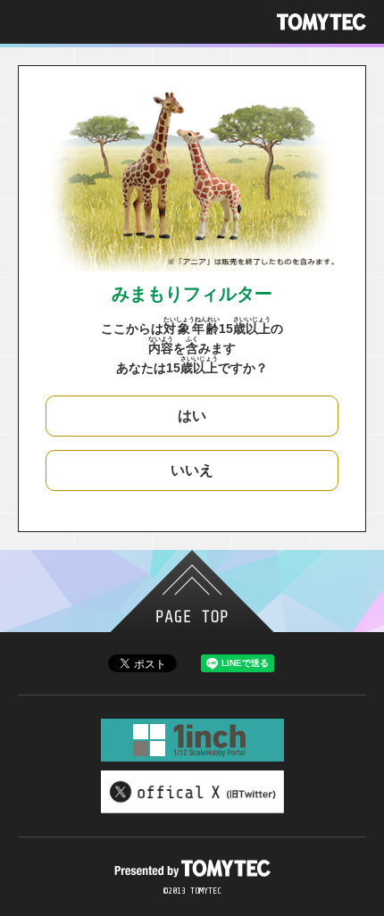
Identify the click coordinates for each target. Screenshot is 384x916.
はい (192, 415)
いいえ (192, 470)
